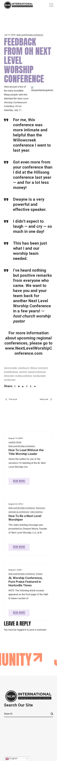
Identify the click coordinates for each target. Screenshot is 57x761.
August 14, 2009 (15, 438)
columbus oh (23, 367)
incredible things (11, 371)
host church (43, 367)
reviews (39, 573)
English (13, 758)
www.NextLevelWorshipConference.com (28, 350)
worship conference (23, 375)
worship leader (39, 375)
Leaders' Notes (14, 442)
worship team (9, 379)
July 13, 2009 (9, 34)
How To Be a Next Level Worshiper (24, 518)
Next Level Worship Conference (30, 34)
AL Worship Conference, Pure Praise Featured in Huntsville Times (25, 582)
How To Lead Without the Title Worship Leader (26, 452)
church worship (10, 367)
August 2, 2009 (14, 569)
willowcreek (9, 375)
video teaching (36, 511)
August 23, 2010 (15, 504)
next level (23, 371)
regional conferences (37, 371)
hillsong (33, 367)
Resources (40, 508)
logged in (21, 630)
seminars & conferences (18, 511)
